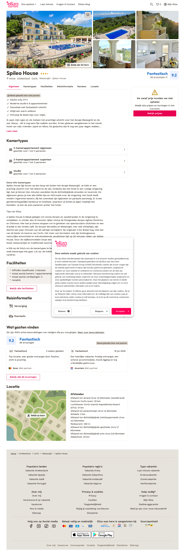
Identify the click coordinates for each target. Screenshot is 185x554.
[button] (49, 39)
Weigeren (99, 311)
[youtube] (54, 527)
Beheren (62, 311)
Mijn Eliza (148, 500)
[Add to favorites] (88, 15)
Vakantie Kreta (92, 470)
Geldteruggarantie (148, 504)
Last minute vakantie (148, 470)
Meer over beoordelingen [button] (91, 332)
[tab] (14, 86)
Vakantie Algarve (92, 483)
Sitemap (36, 513)
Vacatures (36, 504)
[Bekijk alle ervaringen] (162, 75)
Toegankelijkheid (92, 504)
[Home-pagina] (13, 4)
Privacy (92, 495)
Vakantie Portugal (36, 483)
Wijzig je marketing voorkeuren (92, 508)
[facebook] (31, 527)
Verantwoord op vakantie (36, 500)
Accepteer (120, 311)
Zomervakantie (148, 479)
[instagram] (39, 527)
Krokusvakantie (148, 475)
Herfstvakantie (148, 483)
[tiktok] (46, 527)
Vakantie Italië (36, 479)
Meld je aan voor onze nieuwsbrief (148, 508)
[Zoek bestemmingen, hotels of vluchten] (151, 4)
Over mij (36, 495)
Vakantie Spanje (36, 475)
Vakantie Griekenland (36, 470)
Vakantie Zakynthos (92, 475)
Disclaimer (92, 513)
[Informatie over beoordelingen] (166, 77)
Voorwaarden (77, 545)
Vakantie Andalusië (92, 479)
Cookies (92, 500)
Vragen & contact (148, 495)
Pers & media (36, 508)
